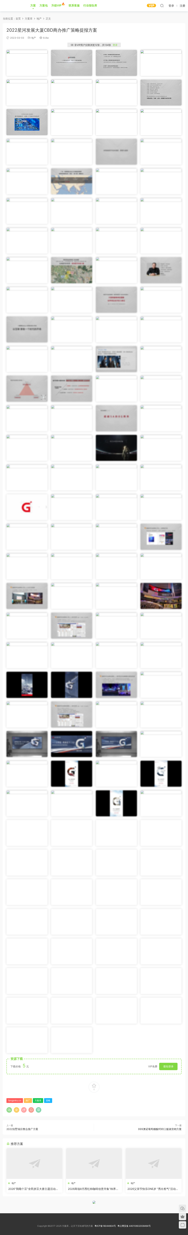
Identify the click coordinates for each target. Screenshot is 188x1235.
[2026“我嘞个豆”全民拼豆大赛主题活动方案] (34, 1163)
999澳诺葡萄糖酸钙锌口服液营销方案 (160, 1129)
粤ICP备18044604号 (106, 1226)
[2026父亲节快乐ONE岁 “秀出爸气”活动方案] (154, 1163)
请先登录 (168, 1066)
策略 (48, 1100)
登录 (115, 45)
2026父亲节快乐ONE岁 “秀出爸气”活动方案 (152, 1189)
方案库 (14, 5)
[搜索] (162, 5)
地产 (33, 37)
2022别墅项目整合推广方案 (22, 1129)
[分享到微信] (9, 1110)
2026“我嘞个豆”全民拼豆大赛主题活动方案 (33, 1189)
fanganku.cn (14, 1100)
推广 (28, 1100)
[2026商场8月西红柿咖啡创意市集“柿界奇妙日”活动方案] (94, 1163)
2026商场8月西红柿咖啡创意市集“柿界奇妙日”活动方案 (93, 1189)
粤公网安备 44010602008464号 (134, 1226)
